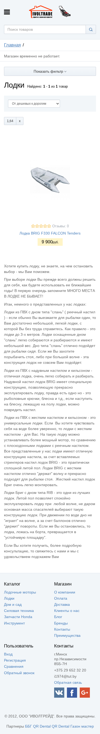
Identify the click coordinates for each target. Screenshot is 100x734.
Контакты (62, 629)
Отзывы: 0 (60, 226)
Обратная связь (68, 682)
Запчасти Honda (18, 617)
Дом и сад (13, 604)
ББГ (28, 726)
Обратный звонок (19, 673)
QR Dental (42, 726)
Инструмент (14, 623)
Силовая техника (19, 610)
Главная (12, 45)
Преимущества (67, 635)
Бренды (61, 623)
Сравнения (13, 666)
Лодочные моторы (20, 592)
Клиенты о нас (66, 610)
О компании (64, 592)
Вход (8, 654)
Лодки (9, 598)
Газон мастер (82, 726)
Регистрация (15, 660)
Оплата (60, 598)
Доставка (62, 604)
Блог (58, 617)
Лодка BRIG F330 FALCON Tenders (50, 233)
